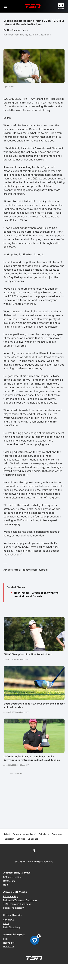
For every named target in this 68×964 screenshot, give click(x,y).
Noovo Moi (8, 946)
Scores (61, 8)
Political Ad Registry (13, 907)
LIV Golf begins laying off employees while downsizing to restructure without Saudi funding (31, 758)
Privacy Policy (10, 896)
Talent (7, 834)
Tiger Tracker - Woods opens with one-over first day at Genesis (37, 594)
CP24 (6, 923)
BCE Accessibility (12, 877)
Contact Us (9, 880)
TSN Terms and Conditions (17, 904)
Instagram (9, 838)
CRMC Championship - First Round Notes (27, 654)
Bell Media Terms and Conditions (20, 900)
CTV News (8, 919)
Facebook (57, 834)
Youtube (21, 838)
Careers (17, 834)
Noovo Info (9, 942)
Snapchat (33, 838)
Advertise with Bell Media (36, 834)
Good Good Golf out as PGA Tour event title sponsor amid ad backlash (34, 705)
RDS (5, 939)
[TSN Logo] (33, 6)
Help (5, 884)
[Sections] (6, 6)
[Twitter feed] (34, 850)
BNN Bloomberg (11, 927)
